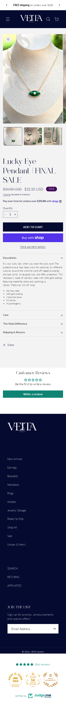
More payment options (33, 246)
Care (5, 314)
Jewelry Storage (16, 510)
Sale (9, 536)
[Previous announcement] (7, 5)
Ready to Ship (15, 518)
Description (9, 257)
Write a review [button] (33, 394)
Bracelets (12, 476)
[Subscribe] (54, 629)
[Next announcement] (59, 5)
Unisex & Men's (16, 544)
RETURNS (13, 577)
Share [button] (10, 344)
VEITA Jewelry (37, 651)
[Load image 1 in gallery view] (13, 136)
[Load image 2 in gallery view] (33, 136)
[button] (7, 19)
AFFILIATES (14, 585)
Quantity (8, 208)
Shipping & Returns (14, 332)
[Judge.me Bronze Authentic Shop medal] (50, 679)
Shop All (12, 527)
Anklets (11, 501)
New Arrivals (14, 459)
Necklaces (13, 484)
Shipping (6, 194)
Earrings (12, 467)
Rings (10, 493)
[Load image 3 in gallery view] (53, 136)
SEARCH (12, 568)
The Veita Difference (15, 323)
